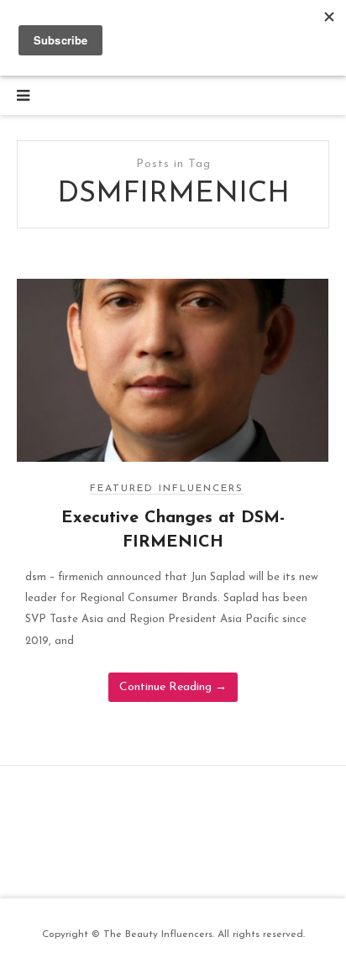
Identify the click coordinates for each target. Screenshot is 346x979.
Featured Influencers (167, 489)
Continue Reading (173, 687)
